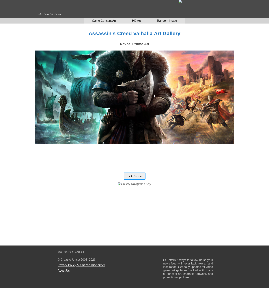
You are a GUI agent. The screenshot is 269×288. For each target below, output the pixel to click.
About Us (64, 270)
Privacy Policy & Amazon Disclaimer (81, 265)
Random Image (167, 20)
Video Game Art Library (49, 14)
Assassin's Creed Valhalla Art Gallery (134, 33)
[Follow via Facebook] (188, 252)
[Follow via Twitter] (199, 252)
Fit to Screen (134, 176)
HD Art (136, 20)
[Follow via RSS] (165, 252)
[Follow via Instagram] (177, 252)
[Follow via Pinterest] (210, 252)
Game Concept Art (104, 20)
